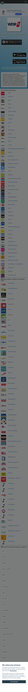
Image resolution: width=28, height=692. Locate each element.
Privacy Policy (13, 670)
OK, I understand (14, 681)
